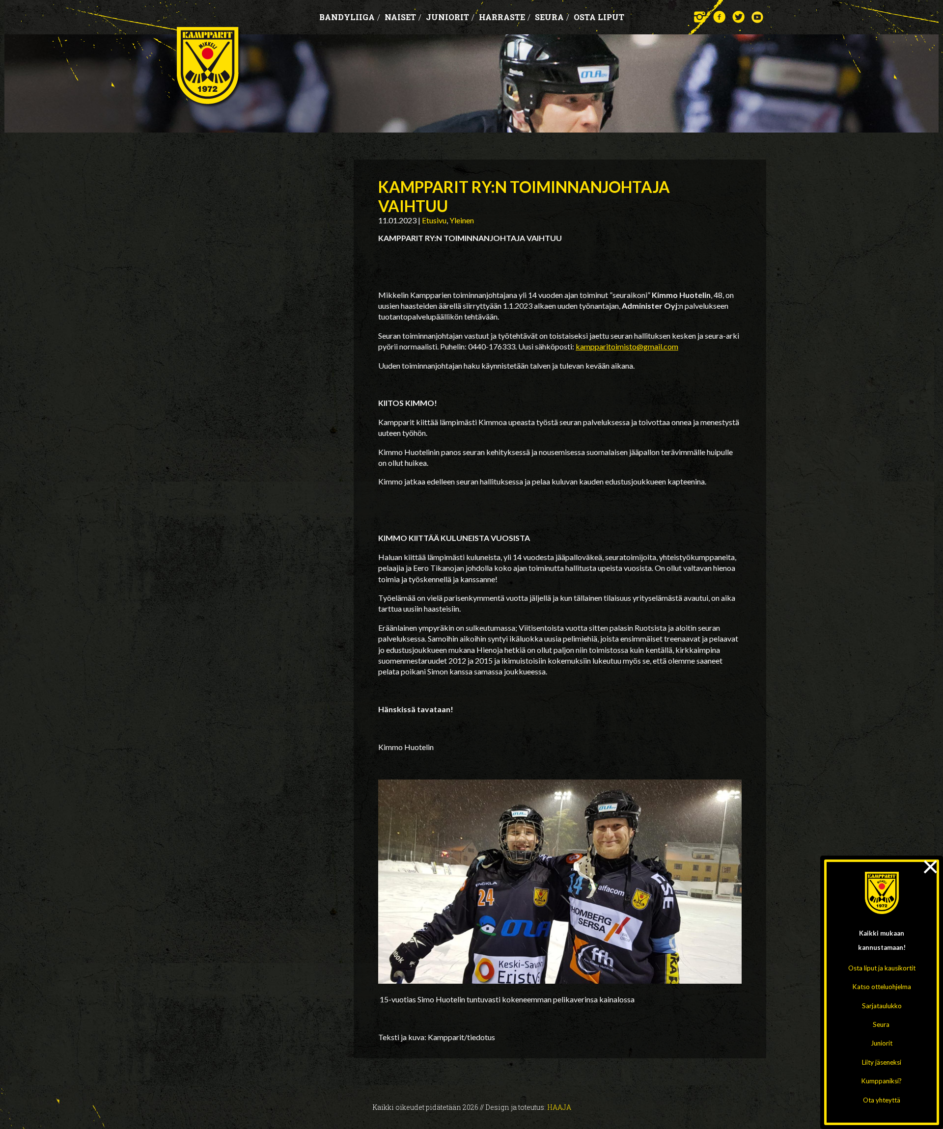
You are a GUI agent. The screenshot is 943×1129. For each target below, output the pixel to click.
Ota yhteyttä (881, 1100)
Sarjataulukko (882, 1006)
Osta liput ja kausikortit (881, 968)
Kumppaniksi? (881, 1081)
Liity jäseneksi (881, 1062)
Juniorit (881, 1043)
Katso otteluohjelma (882, 987)
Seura (881, 1024)
